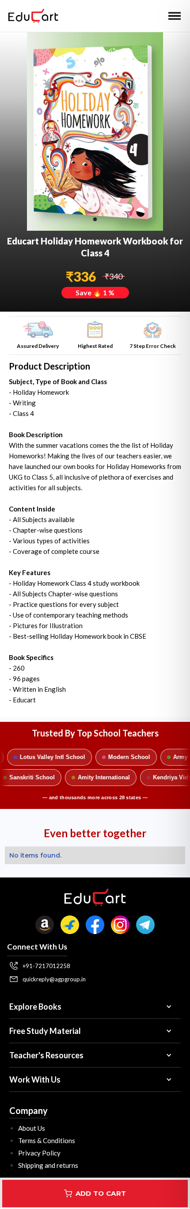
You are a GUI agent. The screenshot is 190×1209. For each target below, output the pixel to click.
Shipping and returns (48, 1165)
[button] (174, 16)
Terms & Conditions (46, 1140)
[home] (31, 16)
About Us (31, 1128)
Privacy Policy (39, 1153)
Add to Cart (101, 1193)
